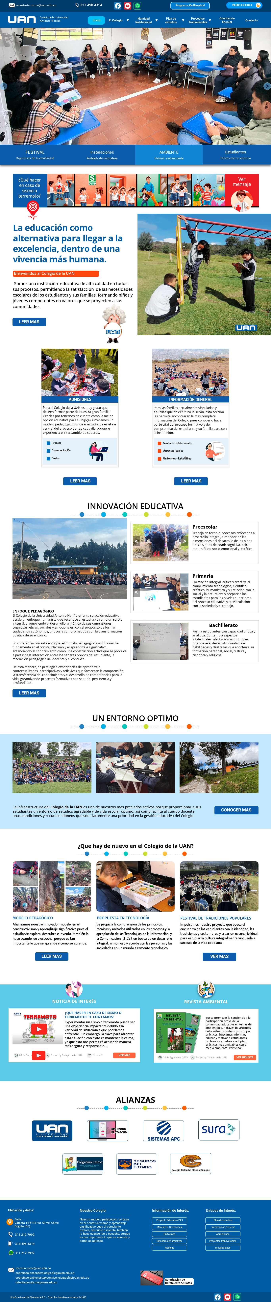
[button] (136, 541)
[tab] (34, 155)
